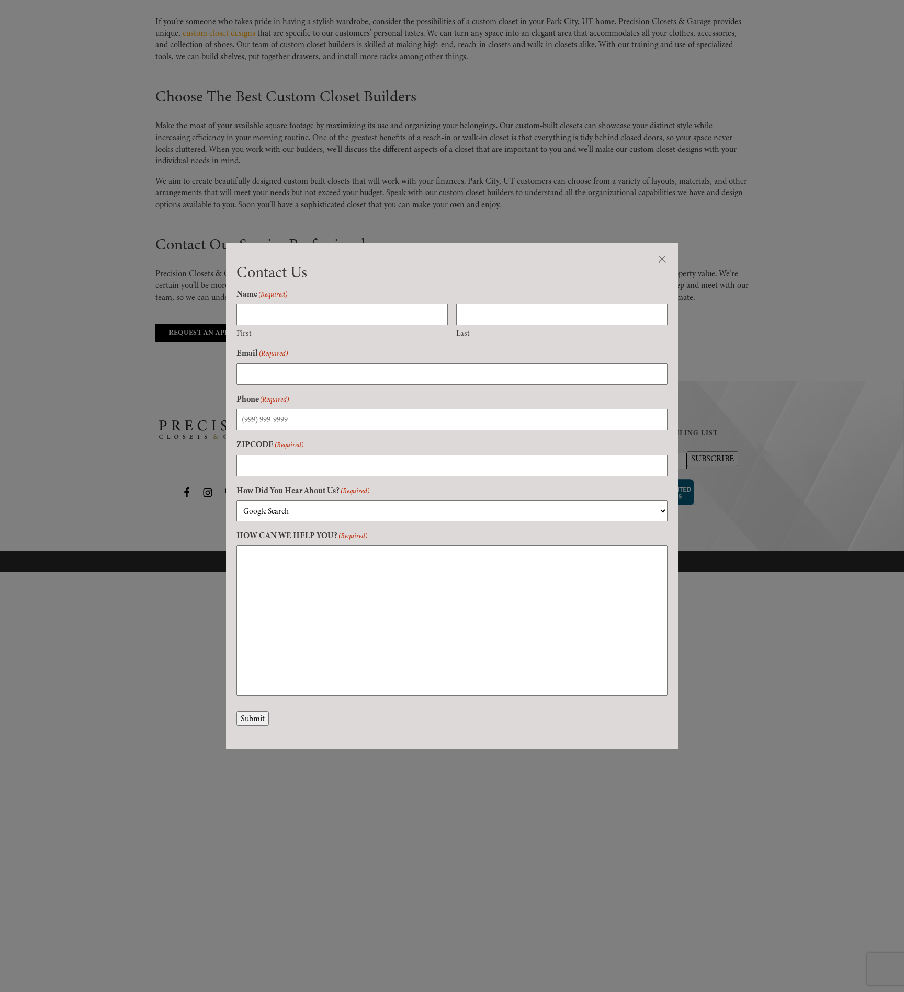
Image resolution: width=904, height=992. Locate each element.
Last (463, 333)
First (244, 333)
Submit (253, 718)
